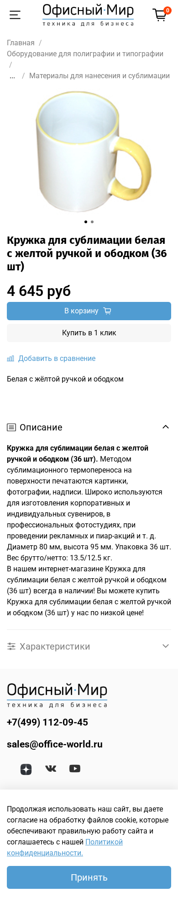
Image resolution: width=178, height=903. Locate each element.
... (12, 76)
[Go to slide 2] (92, 221)
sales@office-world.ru (55, 744)
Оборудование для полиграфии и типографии (85, 53)
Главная (21, 42)
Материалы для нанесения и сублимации (99, 75)
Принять (89, 877)
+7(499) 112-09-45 (47, 722)
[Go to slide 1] (85, 221)
